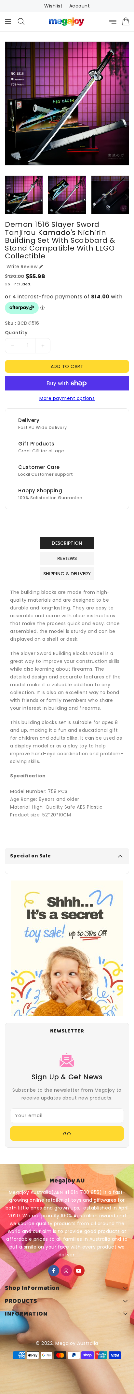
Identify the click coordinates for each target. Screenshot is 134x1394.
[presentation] (7, 196)
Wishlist (53, 6)
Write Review (22, 266)
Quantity (16, 332)
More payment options (67, 398)
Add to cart (67, 366)
